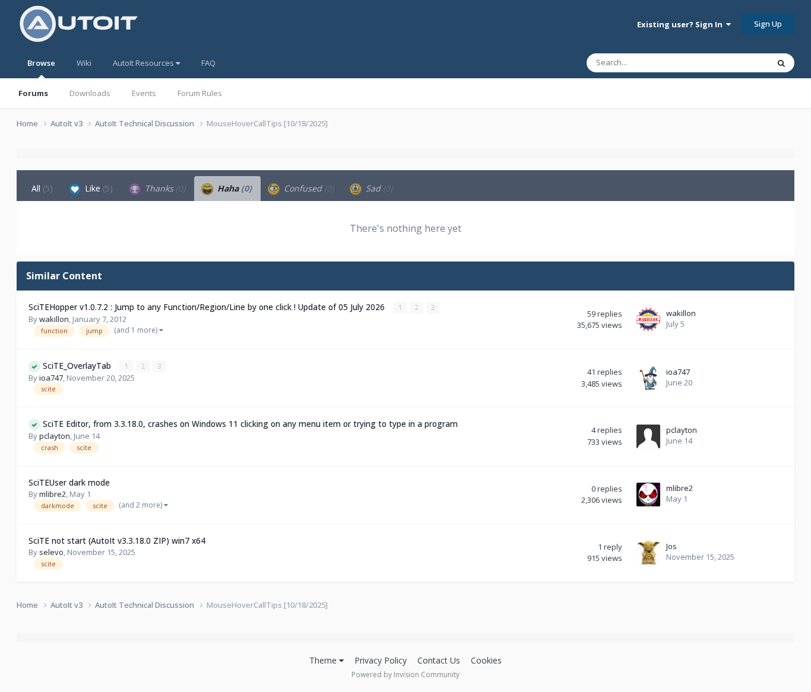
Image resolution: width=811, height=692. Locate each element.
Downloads (89, 93)
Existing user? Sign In (681, 24)
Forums (33, 93)
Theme (324, 660)
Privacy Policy (380, 660)
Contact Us (438, 660)
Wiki (84, 63)
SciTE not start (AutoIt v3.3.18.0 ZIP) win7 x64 (116, 540)
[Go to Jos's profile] (648, 553)
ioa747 (51, 377)
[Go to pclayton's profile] (648, 436)
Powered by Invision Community (405, 674)
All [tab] (42, 188)
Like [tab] (98, 188)
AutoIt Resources (144, 63)
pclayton (54, 435)
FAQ (208, 63)
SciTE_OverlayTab (78, 365)
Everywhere (733, 63)
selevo (51, 552)
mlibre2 (52, 494)
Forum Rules (200, 93)
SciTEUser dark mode (69, 482)
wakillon (54, 319)
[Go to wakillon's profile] (648, 319)
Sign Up (768, 23)
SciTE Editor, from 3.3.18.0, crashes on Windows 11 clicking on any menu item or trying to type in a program (250, 423)
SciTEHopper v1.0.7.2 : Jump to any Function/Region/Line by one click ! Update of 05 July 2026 (207, 306)
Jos (671, 546)
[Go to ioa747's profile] (648, 378)
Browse (41, 63)
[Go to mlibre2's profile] (648, 494)
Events (144, 93)
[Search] (781, 62)
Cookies (486, 660)
